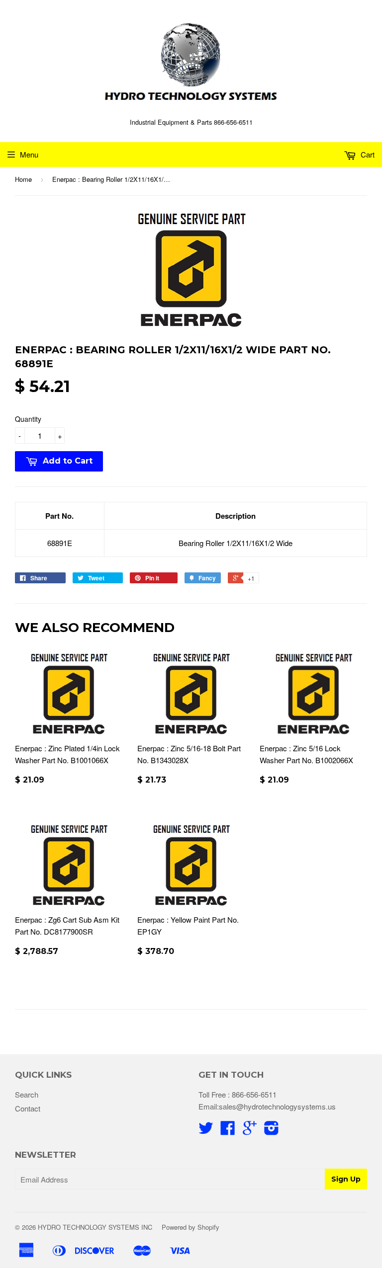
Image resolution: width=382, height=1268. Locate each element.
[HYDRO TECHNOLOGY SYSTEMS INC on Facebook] (227, 1130)
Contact (27, 1108)
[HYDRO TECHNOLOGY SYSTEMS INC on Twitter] (205, 1130)
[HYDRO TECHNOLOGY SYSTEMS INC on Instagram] (271, 1130)
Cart (367, 154)
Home (23, 179)
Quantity (28, 419)
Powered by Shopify (190, 1227)
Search (26, 1094)
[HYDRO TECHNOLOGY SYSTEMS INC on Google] (249, 1130)
